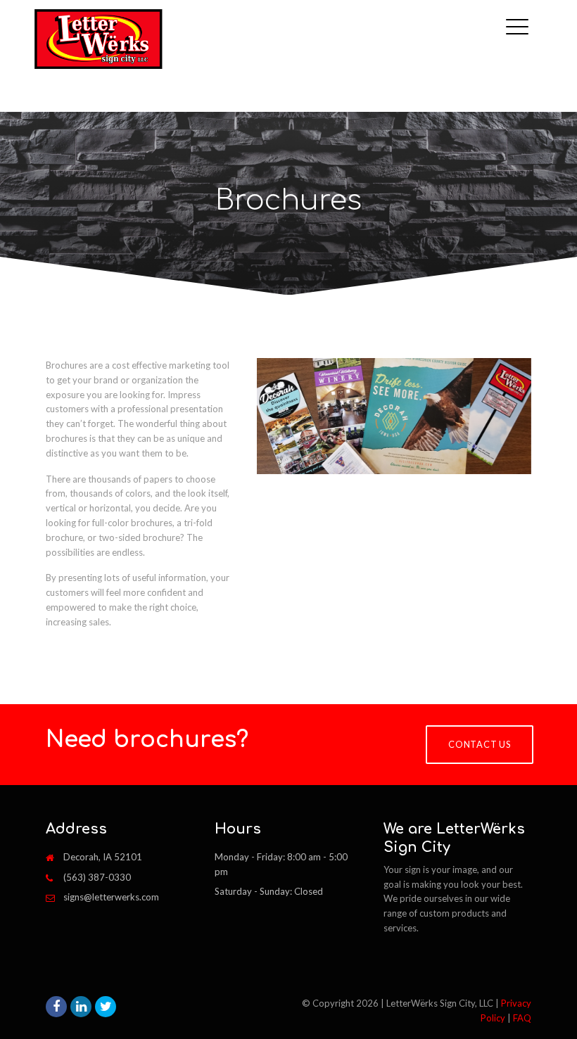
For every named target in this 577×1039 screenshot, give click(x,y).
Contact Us (479, 744)
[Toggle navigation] (520, 16)
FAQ (522, 1018)
